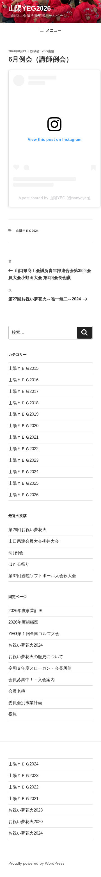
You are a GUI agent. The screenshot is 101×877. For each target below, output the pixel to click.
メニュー (53, 30)
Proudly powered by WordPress (36, 863)
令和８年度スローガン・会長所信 (40, 668)
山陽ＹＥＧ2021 (23, 437)
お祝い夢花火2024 (25, 645)
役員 (12, 713)
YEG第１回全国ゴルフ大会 (33, 633)
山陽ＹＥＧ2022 (23, 448)
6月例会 (15, 552)
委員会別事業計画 (25, 702)
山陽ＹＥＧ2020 (23, 425)
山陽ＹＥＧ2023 (23, 460)
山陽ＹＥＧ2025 (23, 483)
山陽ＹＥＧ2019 (23, 414)
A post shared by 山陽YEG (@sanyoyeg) (54, 198)
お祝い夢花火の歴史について (35, 656)
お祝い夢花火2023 (25, 810)
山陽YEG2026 (29, 8)
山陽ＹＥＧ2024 (27, 230)
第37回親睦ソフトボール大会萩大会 (42, 575)
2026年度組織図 (23, 622)
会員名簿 (16, 691)
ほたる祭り (18, 564)
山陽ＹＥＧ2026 (23, 494)
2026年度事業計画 (25, 610)
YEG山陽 (48, 51)
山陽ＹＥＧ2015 (23, 368)
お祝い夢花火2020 (25, 821)
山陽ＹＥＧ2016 (23, 379)
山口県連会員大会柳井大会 (33, 541)
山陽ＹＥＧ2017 (23, 391)
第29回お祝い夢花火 (27, 529)
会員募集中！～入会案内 (31, 679)
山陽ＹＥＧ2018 (23, 402)
